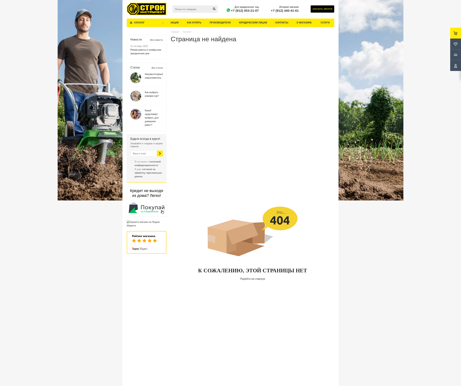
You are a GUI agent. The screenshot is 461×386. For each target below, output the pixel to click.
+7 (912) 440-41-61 (285, 10)
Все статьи (157, 68)
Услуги (325, 22)
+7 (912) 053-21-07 (245, 10)
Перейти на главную (252, 278)
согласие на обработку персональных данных (148, 173)
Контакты (281, 22)
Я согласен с (148, 163)
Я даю (148, 173)
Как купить (194, 22)
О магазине (304, 22)
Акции (175, 22)
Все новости (156, 40)
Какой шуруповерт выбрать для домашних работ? (152, 117)
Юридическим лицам (253, 22)
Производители (220, 22)
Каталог (139, 22)
